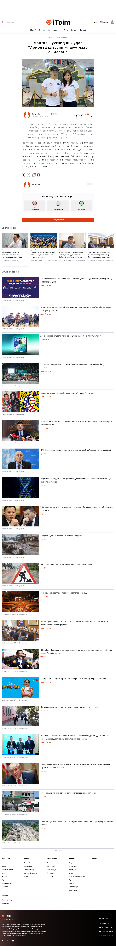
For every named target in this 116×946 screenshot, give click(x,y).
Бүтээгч (72, 880)
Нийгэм (65, 30)
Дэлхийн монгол (7, 870)
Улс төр (42, 30)
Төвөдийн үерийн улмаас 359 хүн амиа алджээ (61, 535)
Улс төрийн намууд (30, 873)
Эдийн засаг (53, 30)
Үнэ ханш (50, 876)
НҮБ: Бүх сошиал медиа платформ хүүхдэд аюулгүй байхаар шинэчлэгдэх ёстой (75, 450)
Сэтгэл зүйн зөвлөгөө (77, 876)
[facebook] (76, 115)
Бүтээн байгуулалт (36, 250)
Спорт (71, 873)
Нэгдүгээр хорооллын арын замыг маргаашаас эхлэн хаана (66, 564)
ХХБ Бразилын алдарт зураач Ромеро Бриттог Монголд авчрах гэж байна (73, 678)
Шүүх (26, 876)
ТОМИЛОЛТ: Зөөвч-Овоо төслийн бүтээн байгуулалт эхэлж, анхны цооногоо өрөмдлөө (42, 254)
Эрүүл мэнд (73, 890)
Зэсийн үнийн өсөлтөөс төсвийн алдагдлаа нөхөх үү (63, 592)
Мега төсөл (51, 866)
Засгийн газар (46, 314)
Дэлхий (83, 30)
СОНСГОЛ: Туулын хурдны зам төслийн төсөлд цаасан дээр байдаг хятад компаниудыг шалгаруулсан (99, 256)
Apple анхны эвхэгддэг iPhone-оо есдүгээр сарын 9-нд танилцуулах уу (70, 335)
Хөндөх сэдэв (7, 883)
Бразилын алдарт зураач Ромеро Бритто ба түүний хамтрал (67, 393)
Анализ (4, 863)
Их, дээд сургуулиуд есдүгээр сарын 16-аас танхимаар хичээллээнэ (69, 707)
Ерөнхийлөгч (28, 863)
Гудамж (4, 880)
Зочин (73, 30)
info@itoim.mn (107, 927)
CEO (3, 873)
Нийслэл (90, 250)
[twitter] (81, 115)
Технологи (44, 339)
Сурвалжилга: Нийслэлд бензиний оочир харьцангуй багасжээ (68, 793)
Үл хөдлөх (50, 873)
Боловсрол (45, 711)
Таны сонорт (45, 285)
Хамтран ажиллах (108, 931)
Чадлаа (4, 876)
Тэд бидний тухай (8, 900)
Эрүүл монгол (74, 863)
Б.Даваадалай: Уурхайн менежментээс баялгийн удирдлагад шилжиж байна (12, 254)
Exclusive (5, 887)
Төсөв (49, 863)
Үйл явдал (72, 870)
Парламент (28, 866)
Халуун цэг (5, 903)
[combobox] (17, 22)
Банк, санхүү (51, 870)
